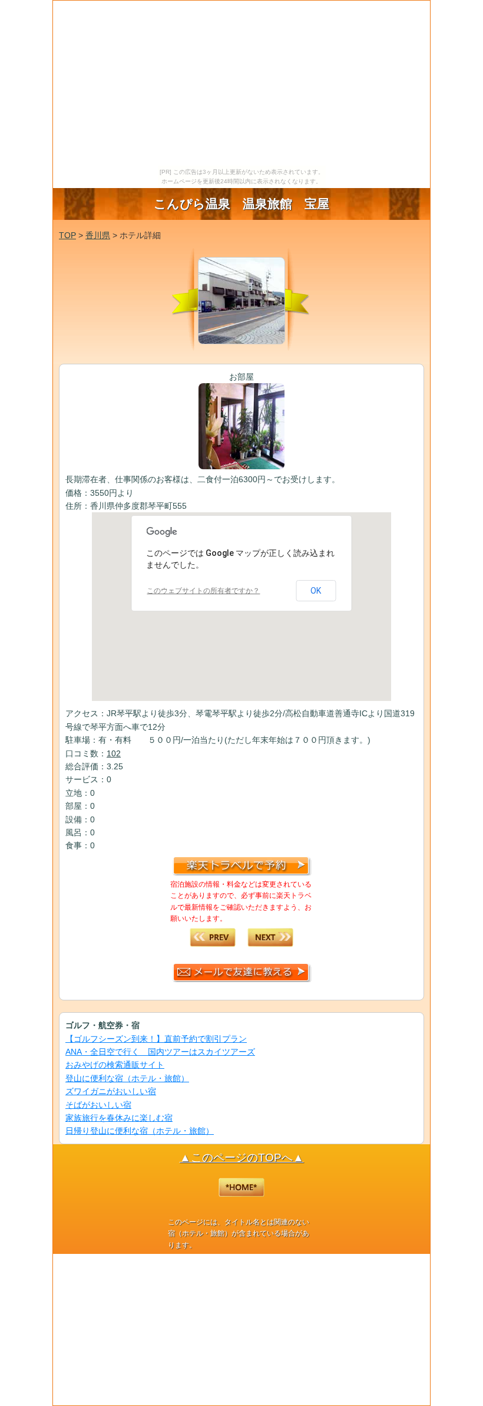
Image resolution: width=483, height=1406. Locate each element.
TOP (67, 235)
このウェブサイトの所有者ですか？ (203, 591)
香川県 (97, 235)
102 (114, 753)
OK (315, 590)
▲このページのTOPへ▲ (242, 1157)
